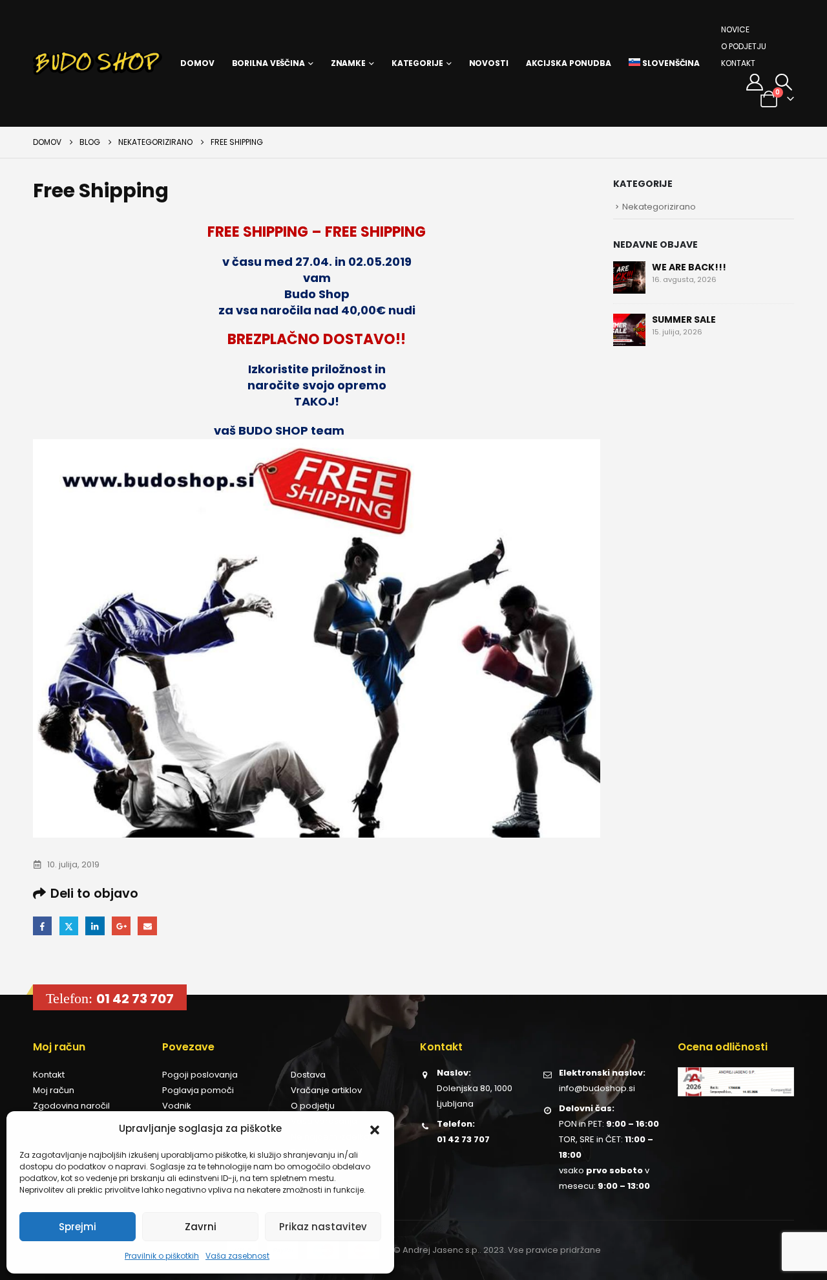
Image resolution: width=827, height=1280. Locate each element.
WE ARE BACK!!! (689, 267)
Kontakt (738, 63)
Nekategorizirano (659, 207)
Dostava (308, 1074)
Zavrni (200, 1226)
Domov (197, 63)
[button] (374, 1128)
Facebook (42, 926)
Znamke (348, 63)
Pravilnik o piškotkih (162, 1255)
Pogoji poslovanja (200, 1074)
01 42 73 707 (135, 999)
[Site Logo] (97, 63)
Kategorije (417, 63)
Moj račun (53, 1090)
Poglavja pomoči (198, 1090)
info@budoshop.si (597, 1088)
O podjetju (743, 46)
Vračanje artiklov (326, 1090)
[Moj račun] (754, 82)
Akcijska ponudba (568, 63)
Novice (735, 29)
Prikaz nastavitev (323, 1226)
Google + (121, 926)
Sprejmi (77, 1226)
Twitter (68, 926)
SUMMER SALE (684, 319)
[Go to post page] (629, 276)
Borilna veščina (268, 63)
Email (147, 926)
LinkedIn (94, 926)
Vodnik (176, 1106)
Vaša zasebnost (237, 1255)
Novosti (488, 63)
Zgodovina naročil (71, 1106)
